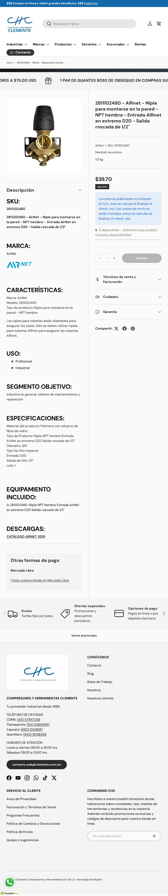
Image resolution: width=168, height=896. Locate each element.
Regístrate (91, 3)
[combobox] (89, 23)
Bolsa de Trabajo (99, 682)
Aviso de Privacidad (21, 799)
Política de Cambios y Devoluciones (33, 823)
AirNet (99, 145)
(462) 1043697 (32, 729)
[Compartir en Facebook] (124, 328)
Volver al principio (84, 635)
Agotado (142, 258)
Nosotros (94, 690)
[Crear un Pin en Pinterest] (133, 328)
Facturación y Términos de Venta (31, 807)
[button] (158, 23)
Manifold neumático (108, 152)
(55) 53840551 (38, 724)
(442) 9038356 (35, 734)
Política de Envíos (20, 832)
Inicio (10, 62)
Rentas (140, 44)
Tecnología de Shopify (89, 879)
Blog (90, 673)
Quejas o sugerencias (23, 840)
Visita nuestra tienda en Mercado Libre (40, 580)
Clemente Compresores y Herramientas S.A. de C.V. (45, 879)
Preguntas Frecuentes (23, 815)
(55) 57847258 (28, 719)
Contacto (94, 665)
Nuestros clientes (100, 698)
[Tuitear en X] (116, 328)
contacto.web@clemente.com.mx (36, 764)
